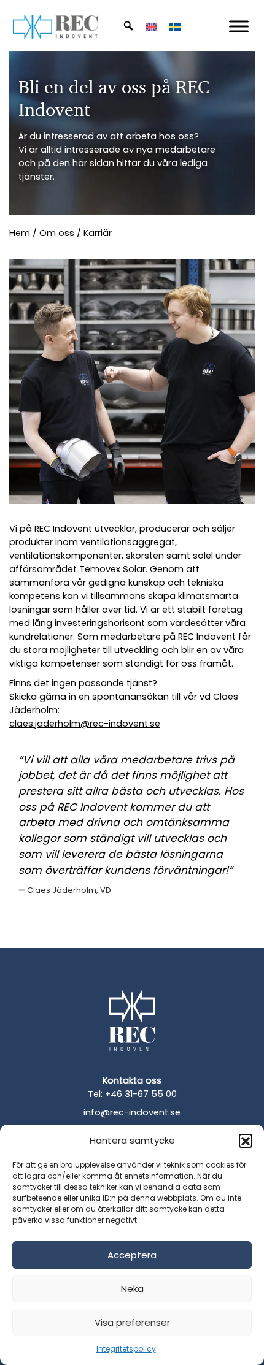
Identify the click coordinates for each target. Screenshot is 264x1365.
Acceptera (132, 1254)
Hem (19, 233)
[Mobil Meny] (239, 26)
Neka (132, 1288)
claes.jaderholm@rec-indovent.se (84, 723)
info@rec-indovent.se (132, 1112)
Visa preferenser (132, 1322)
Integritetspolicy (126, 1349)
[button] (245, 1140)
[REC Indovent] (132, 1029)
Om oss (56, 233)
